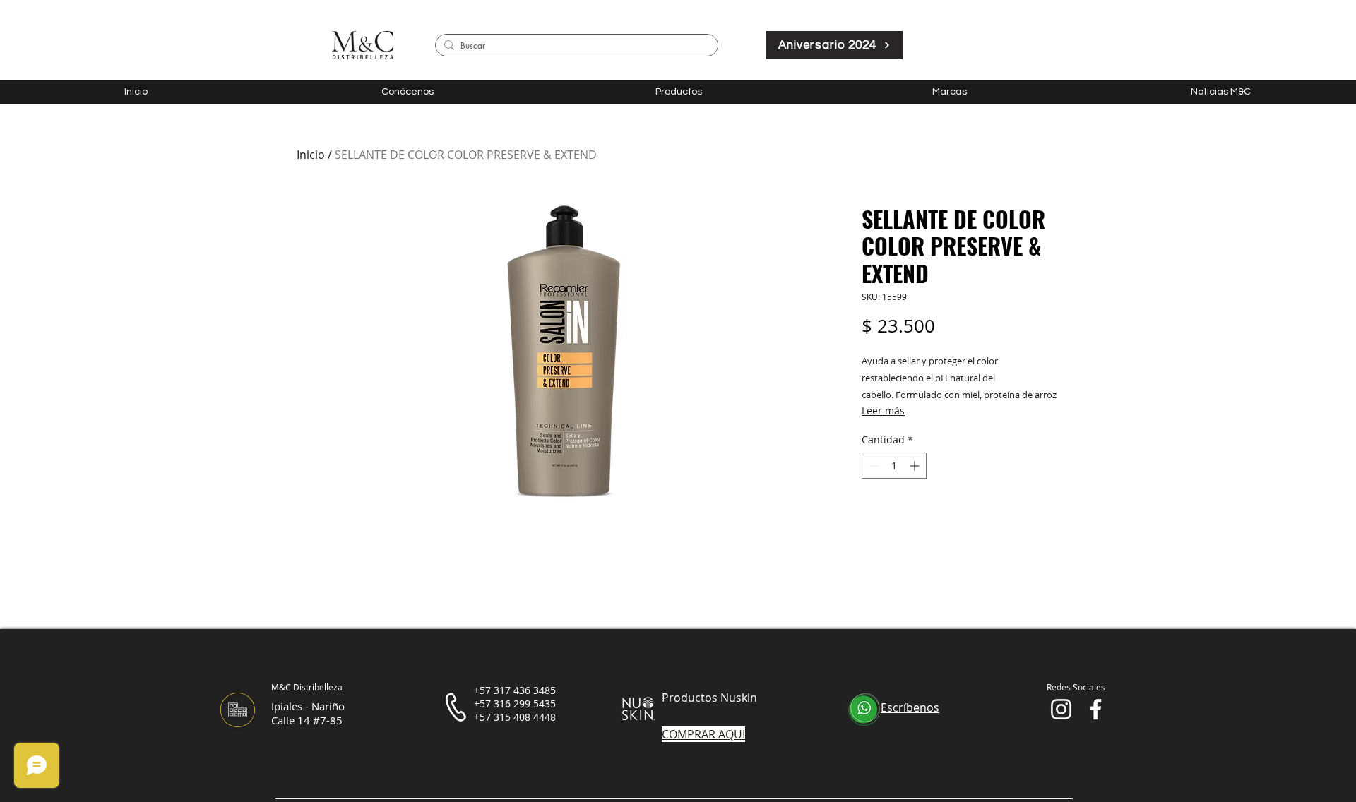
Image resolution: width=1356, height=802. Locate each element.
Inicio (311, 154)
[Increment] (915, 465)
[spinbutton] (894, 465)
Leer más (883, 410)
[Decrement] (872, 465)
